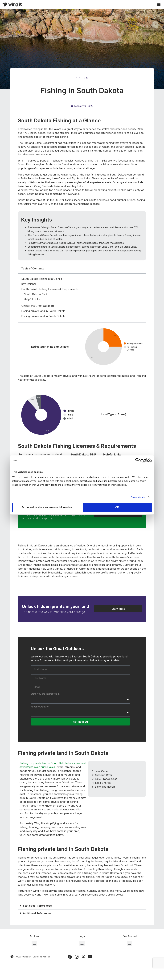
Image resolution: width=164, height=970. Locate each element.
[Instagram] (76, 957)
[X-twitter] (83, 957)
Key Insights (28, 284)
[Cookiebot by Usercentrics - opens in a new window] (138, 460)
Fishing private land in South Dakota (43, 311)
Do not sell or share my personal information (47, 507)
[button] (158, 4)
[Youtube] (90, 957)
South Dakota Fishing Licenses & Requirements (49, 289)
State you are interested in (45, 693)
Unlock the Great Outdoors (37, 305)
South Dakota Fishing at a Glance (41, 278)
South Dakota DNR (35, 294)
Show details (138, 497)
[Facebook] (70, 957)
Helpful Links (32, 299)
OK (117, 507)
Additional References (37, 913)
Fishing (82, 78)
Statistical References (37, 905)
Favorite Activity (40, 706)
